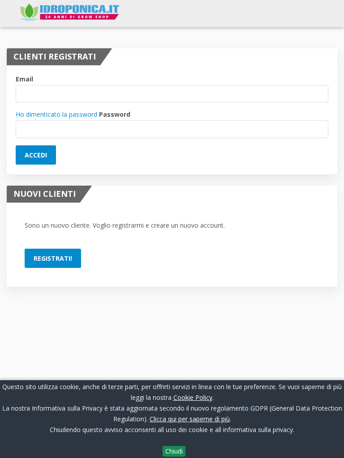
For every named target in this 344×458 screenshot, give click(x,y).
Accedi (36, 155)
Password (114, 114)
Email (24, 79)
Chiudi (174, 451)
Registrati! (53, 258)
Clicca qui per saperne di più (190, 419)
